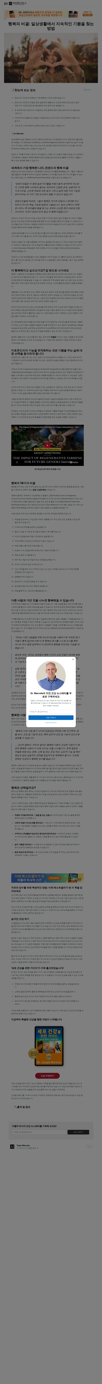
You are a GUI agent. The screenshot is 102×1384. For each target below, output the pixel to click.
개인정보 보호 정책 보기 (51, 722)
